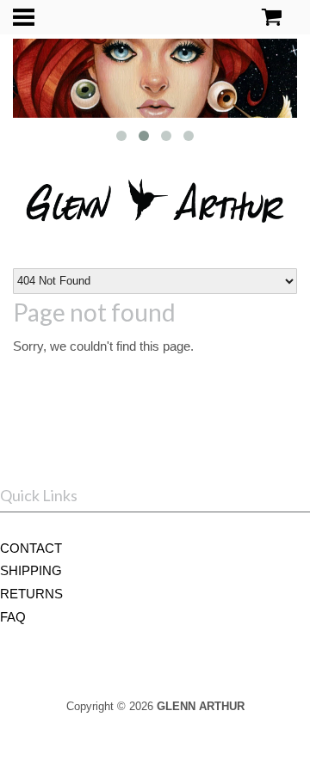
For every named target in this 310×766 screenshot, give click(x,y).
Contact (31, 548)
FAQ (13, 617)
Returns (31, 593)
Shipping (31, 570)
